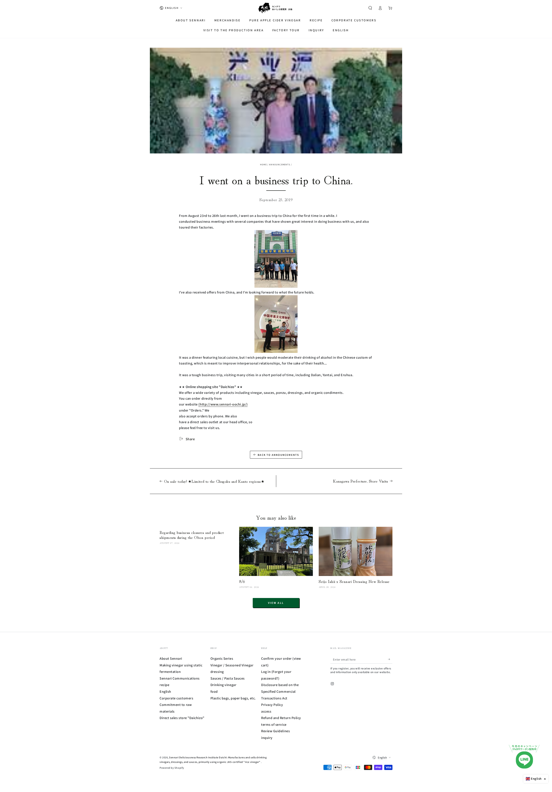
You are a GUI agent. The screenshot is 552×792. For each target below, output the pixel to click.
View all (276, 602)
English (165, 691)
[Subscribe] (390, 659)
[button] (370, 8)
